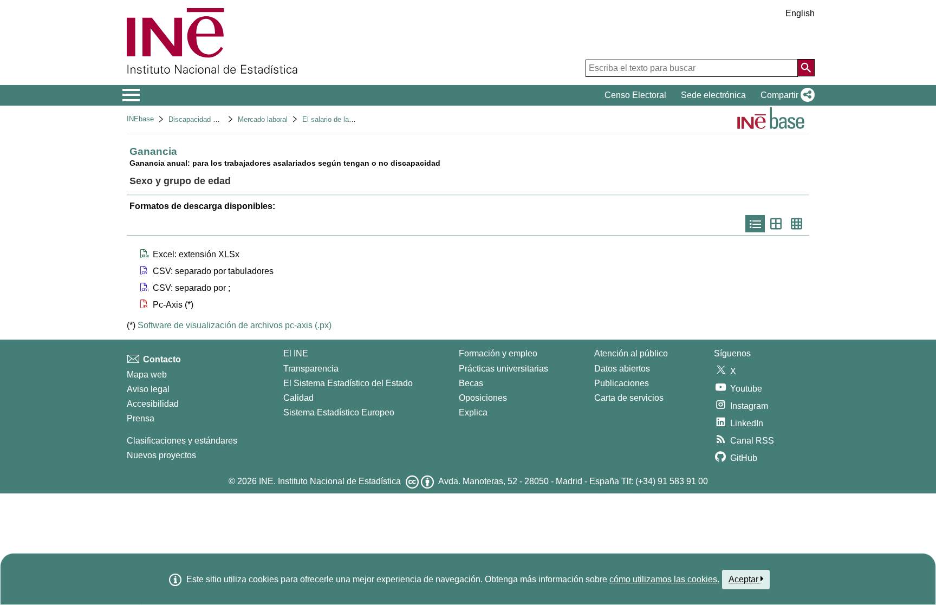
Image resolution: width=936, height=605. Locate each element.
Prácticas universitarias (503, 368)
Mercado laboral (263, 119)
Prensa (140, 418)
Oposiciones (483, 397)
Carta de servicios (629, 397)
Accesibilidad (153, 403)
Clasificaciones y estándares (182, 440)
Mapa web (147, 374)
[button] (785, 95)
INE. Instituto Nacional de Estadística (330, 481)
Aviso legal (148, 389)
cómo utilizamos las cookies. (664, 579)
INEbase (140, 119)
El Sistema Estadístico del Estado (348, 383)
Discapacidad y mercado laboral (218, 119)
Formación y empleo (498, 353)
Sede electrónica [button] (713, 95)
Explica (473, 412)
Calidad (298, 397)
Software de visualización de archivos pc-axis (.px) (235, 325)
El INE (295, 353)
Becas (471, 383)
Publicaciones (621, 383)
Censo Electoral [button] (635, 95)
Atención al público (631, 353)
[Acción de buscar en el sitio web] (806, 67)
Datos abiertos (622, 368)
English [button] (800, 13)
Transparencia (311, 368)
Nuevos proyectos (161, 455)
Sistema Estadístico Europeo (338, 412)
